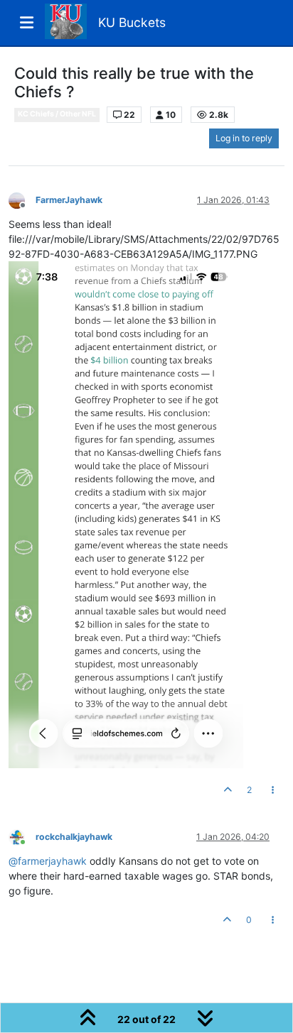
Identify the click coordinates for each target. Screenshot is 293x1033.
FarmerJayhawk (69, 200)
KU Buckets (132, 22)
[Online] (22, 836)
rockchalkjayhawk (74, 836)
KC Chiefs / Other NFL (57, 114)
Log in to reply (243, 138)
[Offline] (22, 199)
